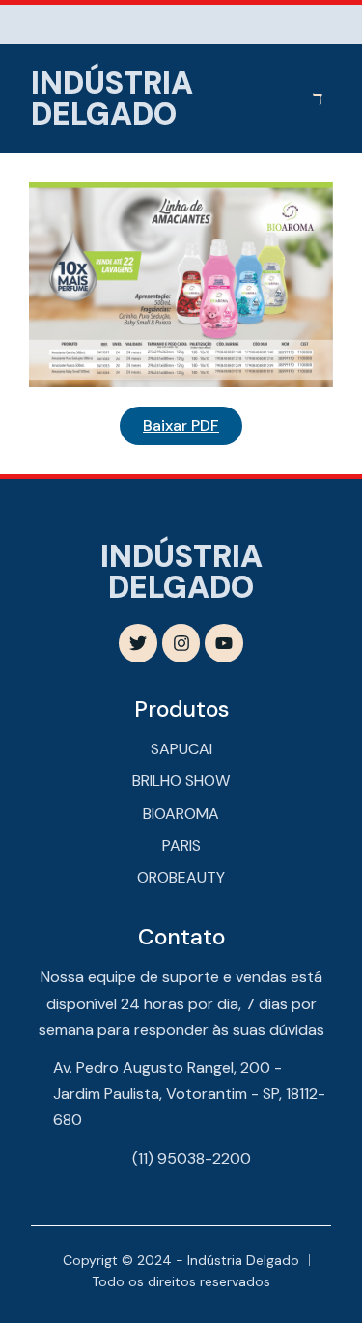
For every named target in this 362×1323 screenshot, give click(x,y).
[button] (318, 98)
